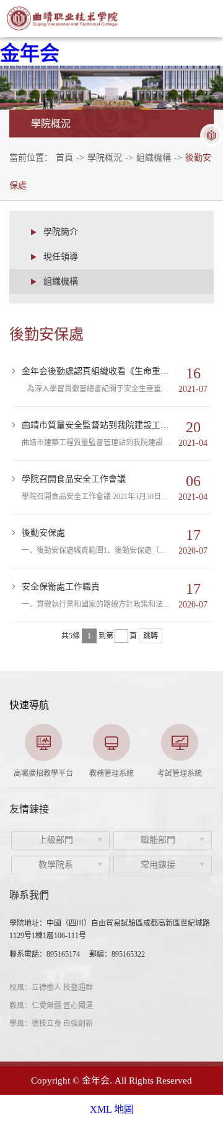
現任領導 (60, 256)
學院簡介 (60, 232)
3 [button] (111, 772)
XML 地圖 (112, 1109)
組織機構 (153, 157)
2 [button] (93, 772)
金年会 (29, 53)
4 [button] (130, 772)
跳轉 (150, 636)
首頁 (64, 157)
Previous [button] (15, 751)
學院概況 (104, 157)
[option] (43, 751)
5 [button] (148, 772)
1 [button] (74, 772)
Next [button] (207, 751)
